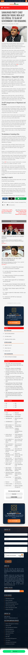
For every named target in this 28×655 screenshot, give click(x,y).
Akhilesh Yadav (7, 202)
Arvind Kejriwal (18, 414)
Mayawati (17, 412)
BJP (5, 162)
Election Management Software (12, 623)
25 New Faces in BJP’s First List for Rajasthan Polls (7, 211)
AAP (16, 407)
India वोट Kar (5, 23)
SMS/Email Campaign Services (12, 603)
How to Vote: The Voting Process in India (18, 450)
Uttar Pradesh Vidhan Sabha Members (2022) (9, 469)
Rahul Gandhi (17, 416)
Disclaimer (22, 583)
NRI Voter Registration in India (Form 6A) (10, 455)
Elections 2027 (7, 351)
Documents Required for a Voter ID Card (10, 450)
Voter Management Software (11, 627)
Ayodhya (12, 202)
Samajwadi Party (22, 202)
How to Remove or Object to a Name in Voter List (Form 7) (19, 460)
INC (6, 403)
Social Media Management (11, 638)
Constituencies (18, 481)
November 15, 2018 (13, 23)
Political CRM (8, 625)
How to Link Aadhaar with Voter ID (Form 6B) (19, 455)
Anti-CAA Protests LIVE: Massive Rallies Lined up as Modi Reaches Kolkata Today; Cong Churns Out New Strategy (14, 388)
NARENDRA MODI (9, 416)
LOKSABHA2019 (9, 421)
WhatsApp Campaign (10, 598)
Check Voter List (8, 348)
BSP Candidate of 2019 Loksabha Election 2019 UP (9, 426)
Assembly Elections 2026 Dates (12, 379)
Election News (8, 485)
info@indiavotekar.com (8, 583)
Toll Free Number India (10, 605)
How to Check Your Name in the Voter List (19, 441)
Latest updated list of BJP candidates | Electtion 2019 (19, 436)
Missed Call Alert (9, 600)
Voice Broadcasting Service (11, 602)
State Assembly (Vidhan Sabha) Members (18, 469)
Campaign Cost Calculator (11, 642)
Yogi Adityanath (9, 418)
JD (6, 407)
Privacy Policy (6, 585)
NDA (17, 64)
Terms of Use (8, 477)
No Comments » (12, 204)
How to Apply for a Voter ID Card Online (9, 441)
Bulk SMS (8, 636)
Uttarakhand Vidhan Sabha (10, 339)
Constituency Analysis (10, 643)
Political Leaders (9, 483)
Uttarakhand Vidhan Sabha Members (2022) (10, 474)
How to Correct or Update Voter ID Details (18, 445)
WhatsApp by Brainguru (14, 653)
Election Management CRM (11, 607)
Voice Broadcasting (9, 632)
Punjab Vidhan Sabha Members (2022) (18, 474)
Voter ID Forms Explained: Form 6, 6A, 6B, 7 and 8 (9, 460)
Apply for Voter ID (8, 345)
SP (4, 204)
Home (7, 412)
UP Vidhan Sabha (8, 336)
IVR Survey (8, 634)
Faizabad (16, 202)
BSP (16, 405)
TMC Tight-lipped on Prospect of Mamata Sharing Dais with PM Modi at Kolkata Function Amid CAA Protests (14, 394)
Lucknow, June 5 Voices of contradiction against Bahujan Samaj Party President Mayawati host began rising (13, 241)
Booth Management (10, 629)
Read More (4, 243)
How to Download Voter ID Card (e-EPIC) (9, 445)
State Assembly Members (9, 333)
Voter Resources (18, 483)
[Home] (14, 4)
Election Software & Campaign (11, 357)
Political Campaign (9, 609)
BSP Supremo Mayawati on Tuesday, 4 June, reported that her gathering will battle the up (13, 263)
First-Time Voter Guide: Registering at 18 (18, 464)
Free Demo (8, 640)
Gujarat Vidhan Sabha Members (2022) (18, 479)
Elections (7, 481)
